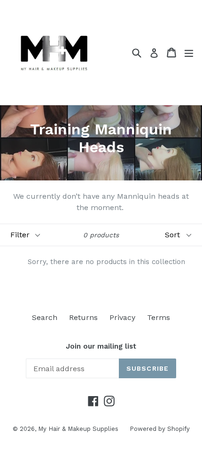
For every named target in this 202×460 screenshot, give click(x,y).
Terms (158, 317)
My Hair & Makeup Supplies (79, 428)
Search (44, 317)
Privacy (122, 317)
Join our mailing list (101, 346)
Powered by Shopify (160, 428)
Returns (83, 317)
